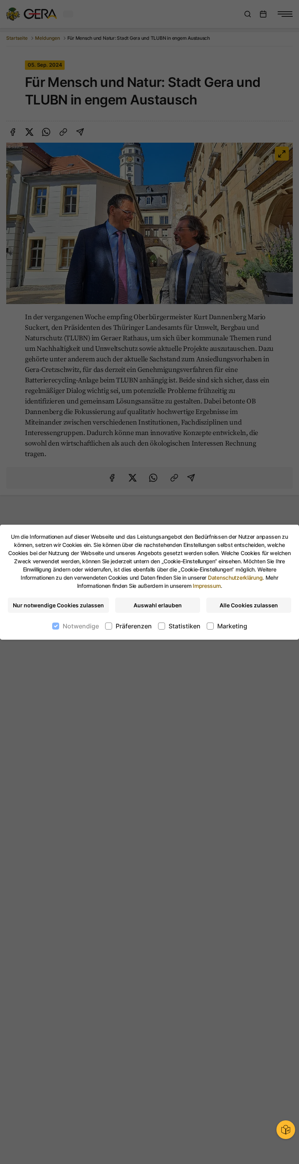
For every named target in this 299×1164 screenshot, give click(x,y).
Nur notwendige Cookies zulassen (58, 605)
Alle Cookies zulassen (249, 605)
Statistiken (185, 626)
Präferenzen (134, 626)
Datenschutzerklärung (235, 577)
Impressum (206, 585)
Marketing (232, 626)
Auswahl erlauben (158, 605)
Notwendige (81, 626)
